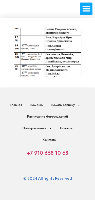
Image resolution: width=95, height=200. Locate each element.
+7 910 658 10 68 (47, 153)
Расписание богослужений (47, 116)
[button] (86, 9)
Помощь (36, 104)
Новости (66, 128)
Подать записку (63, 104)
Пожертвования (34, 128)
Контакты (49, 139)
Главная (16, 104)
